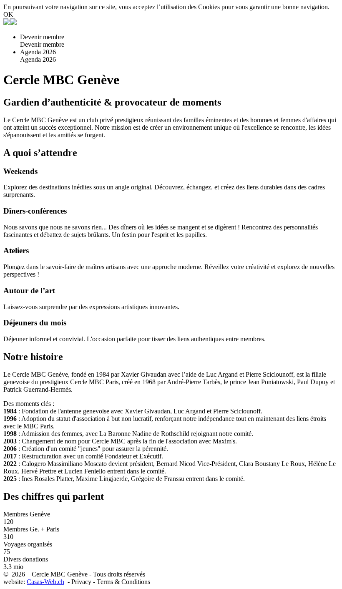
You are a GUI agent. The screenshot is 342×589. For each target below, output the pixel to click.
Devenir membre (42, 36)
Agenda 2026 (38, 51)
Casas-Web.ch (45, 581)
